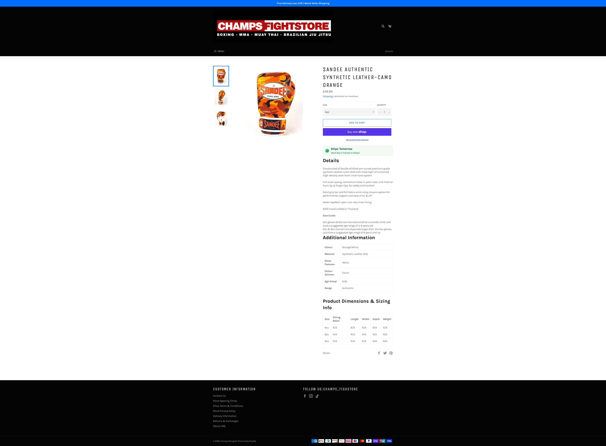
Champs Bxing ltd (228, 441)
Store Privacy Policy (224, 410)
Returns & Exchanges (225, 420)
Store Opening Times (225, 400)
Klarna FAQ (219, 426)
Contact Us (219, 395)
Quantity (381, 105)
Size (325, 105)
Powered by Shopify (247, 441)
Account (389, 51)
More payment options (357, 139)
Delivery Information (225, 415)
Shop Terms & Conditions (228, 405)
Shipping (328, 96)
